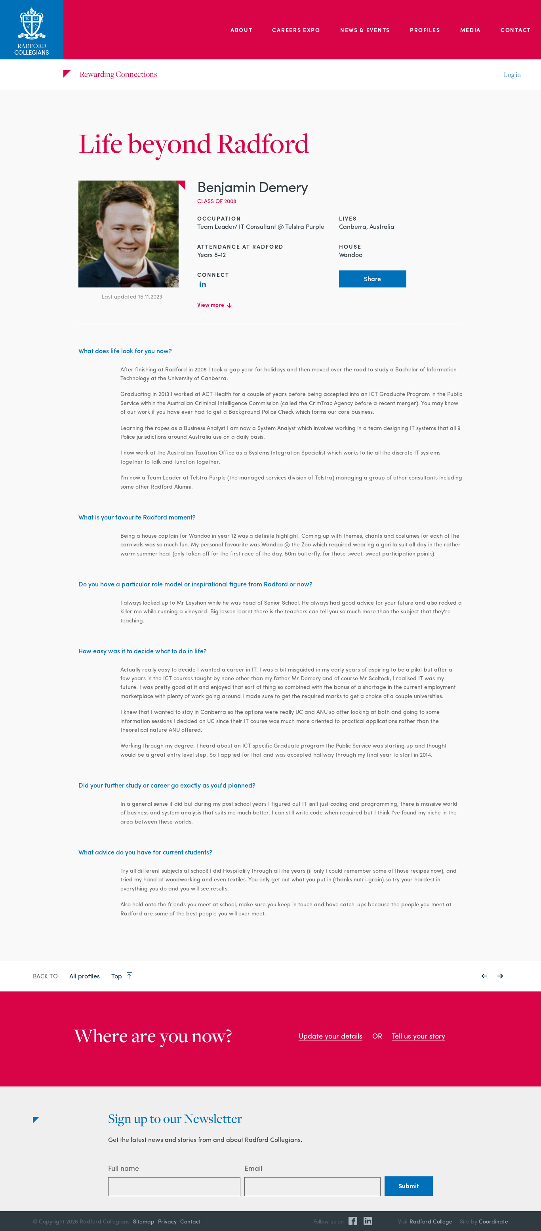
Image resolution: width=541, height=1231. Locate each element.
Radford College (431, 1221)
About (241, 30)
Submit (408, 1185)
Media (470, 30)
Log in (512, 74)
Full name (123, 1168)
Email (253, 1168)
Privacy (167, 1221)
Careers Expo (296, 30)
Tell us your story (418, 1036)
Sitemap (143, 1221)
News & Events (365, 30)
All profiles (84, 975)
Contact (516, 30)
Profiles (425, 30)
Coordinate (493, 1221)
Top (117, 975)
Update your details (330, 1036)
